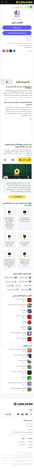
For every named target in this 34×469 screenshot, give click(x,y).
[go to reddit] (22, 414)
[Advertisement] (17, 66)
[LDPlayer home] (24, 2)
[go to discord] (18, 414)
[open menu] (2, 2)
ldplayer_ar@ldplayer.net (19, 461)
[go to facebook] (31, 414)
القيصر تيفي (29, 37)
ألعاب (25, 7)
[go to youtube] (26, 414)
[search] (6, 2)
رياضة (21, 7)
